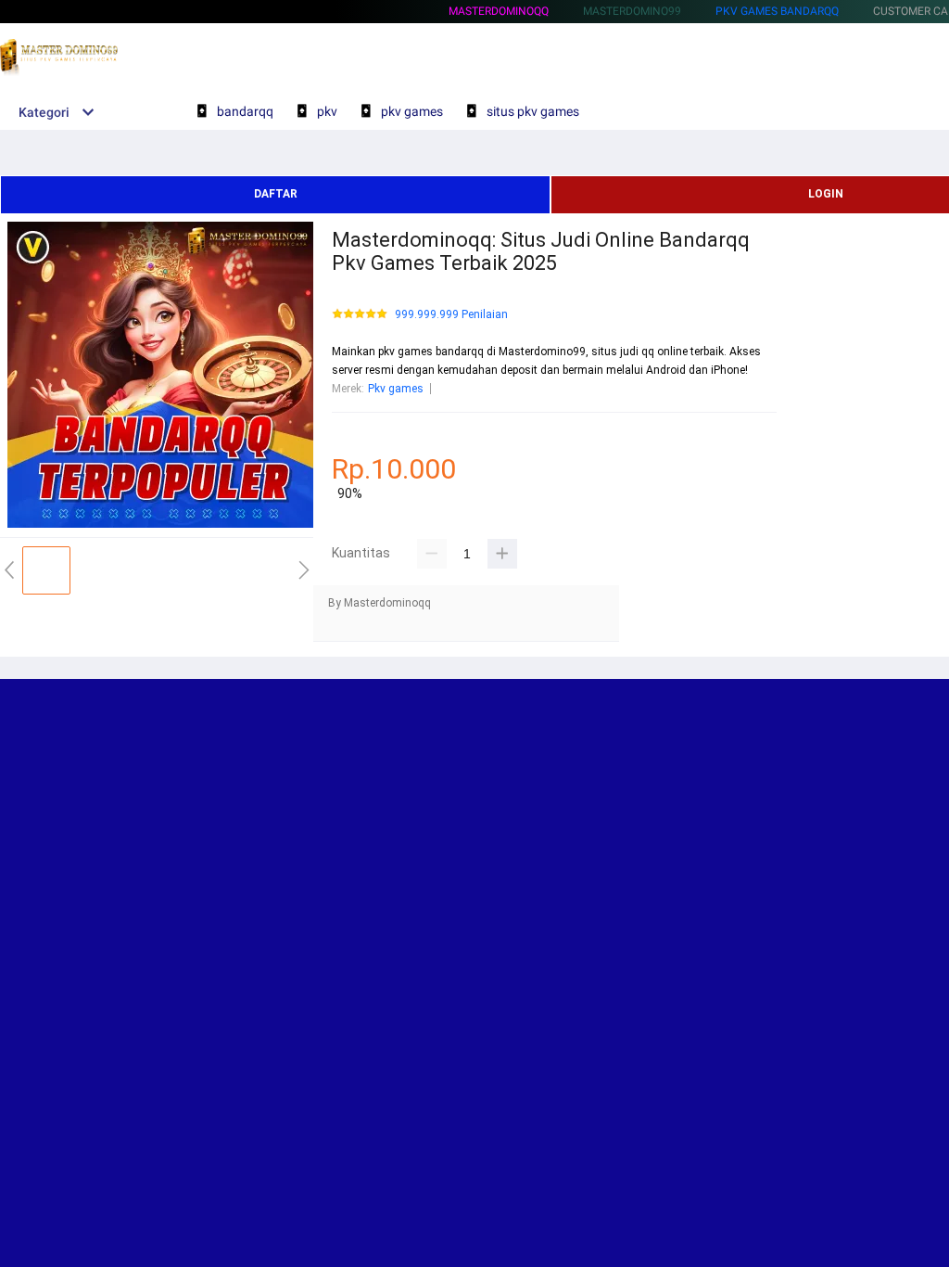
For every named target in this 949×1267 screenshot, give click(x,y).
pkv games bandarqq (777, 11)
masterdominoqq (499, 11)
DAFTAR (275, 193)
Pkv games (396, 388)
